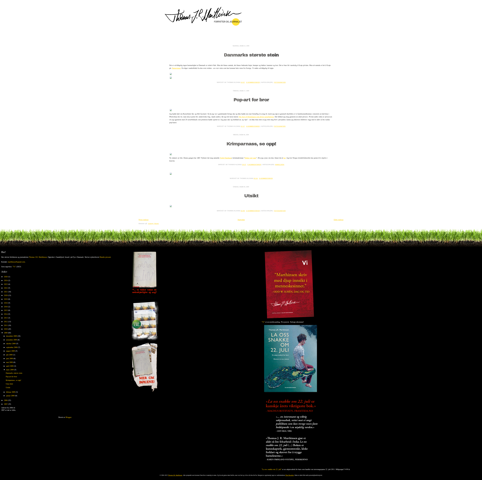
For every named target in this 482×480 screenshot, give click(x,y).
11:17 (243, 126)
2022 (6, 288)
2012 (6, 321)
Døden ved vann (250, 158)
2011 (6, 325)
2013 (6, 318)
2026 (6, 276)
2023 (6, 284)
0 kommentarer (253, 82)
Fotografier (280, 82)
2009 (6, 333)
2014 (6, 314)
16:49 (243, 211)
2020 (6, 295)
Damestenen (176, 68)
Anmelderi (279, 164)
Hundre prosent (105, 257)
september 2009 (12, 347)
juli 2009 (9, 354)
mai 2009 (9, 362)
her (284, 158)
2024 (6, 280)
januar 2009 (10, 395)
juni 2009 (9, 358)
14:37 (243, 82)
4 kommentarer (253, 126)
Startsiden (241, 219)
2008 (6, 400)
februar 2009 (11, 392)
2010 (6, 329)
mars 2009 (10, 369)
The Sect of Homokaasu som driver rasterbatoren (256, 116)
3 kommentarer (253, 211)
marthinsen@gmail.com (16, 262)
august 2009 (10, 351)
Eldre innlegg (338, 219)
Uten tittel (9, 384)
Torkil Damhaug (226, 158)
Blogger (68, 417)
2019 (6, 299)
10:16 (256, 178)
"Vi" (14, 266)
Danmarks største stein (251, 55)
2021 (6, 291)
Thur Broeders (289, 475)
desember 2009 (11, 336)
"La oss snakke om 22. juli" (272, 469)
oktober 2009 (11, 343)
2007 (6, 404)
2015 (6, 310)
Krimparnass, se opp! (251, 143)
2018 (6, 303)
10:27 (244, 164)
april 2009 (10, 366)
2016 (6, 306)
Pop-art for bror (251, 99)
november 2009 (11, 340)
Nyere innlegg (143, 219)
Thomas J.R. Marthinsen (38, 257)
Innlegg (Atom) (153, 223)
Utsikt (251, 195)
